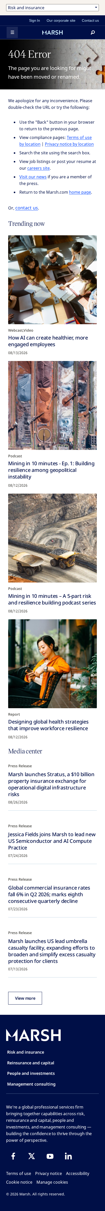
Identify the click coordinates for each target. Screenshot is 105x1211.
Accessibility (77, 1173)
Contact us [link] (90, 20)
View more (25, 998)
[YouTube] (50, 1156)
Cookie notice (19, 1182)
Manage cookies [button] (52, 1182)
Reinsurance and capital (30, 1063)
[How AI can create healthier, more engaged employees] (52, 279)
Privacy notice (48, 1173)
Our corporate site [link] (61, 20)
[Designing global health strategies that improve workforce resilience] (52, 663)
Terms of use (18, 1173)
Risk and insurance (25, 1052)
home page (80, 192)
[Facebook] (13, 1156)
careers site (38, 168)
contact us (26, 208)
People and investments (31, 1073)
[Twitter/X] (31, 1156)
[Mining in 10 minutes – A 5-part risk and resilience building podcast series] (52, 538)
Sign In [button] (34, 20)
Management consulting (31, 1084)
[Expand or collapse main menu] (12, 32)
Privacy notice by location (69, 144)
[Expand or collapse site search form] (92, 32)
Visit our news (33, 177)
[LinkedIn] (68, 1156)
